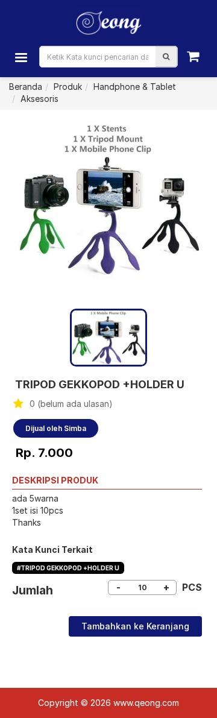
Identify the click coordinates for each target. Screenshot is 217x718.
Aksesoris (39, 98)
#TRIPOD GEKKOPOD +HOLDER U (68, 568)
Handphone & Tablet (134, 86)
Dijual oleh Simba (55, 428)
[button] (166, 56)
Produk (68, 86)
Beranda (25, 86)
